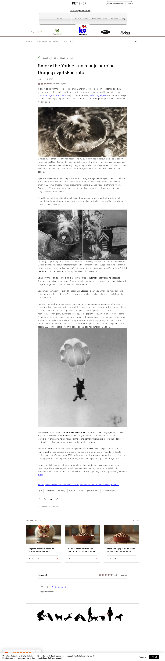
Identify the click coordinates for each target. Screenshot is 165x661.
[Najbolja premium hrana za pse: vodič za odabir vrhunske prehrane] (82, 534)
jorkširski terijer (109, 490)
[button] (136, 41)
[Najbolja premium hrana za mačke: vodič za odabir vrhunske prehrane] (43, 534)
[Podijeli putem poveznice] (57, 499)
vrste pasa (50, 490)
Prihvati (154, 657)
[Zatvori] (162, 657)
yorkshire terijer (93, 490)
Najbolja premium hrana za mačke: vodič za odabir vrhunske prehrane (41, 550)
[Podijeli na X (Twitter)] (45, 499)
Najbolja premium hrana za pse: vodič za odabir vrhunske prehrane (82, 550)
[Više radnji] (125, 58)
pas (40, 490)
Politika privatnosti (55, 658)
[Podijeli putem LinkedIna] (51, 499)
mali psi (72, 490)
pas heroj (61, 490)
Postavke (142, 657)
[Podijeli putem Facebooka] (39, 499)
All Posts (29, 41)
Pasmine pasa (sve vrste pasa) (47, 41)
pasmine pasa (68, 41)
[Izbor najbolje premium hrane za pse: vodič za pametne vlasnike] (121, 534)
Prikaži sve (135, 520)
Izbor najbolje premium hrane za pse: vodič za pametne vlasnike (121, 550)
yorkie (81, 490)
